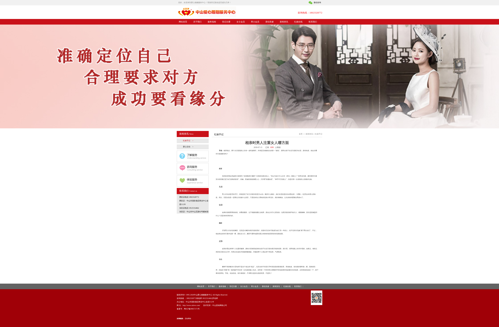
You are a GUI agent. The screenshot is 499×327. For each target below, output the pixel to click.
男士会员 (255, 22)
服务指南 (212, 22)
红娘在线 (298, 22)
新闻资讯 (284, 22)
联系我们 (313, 22)
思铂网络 (188, 318)
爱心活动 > (188, 147)
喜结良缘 (269, 22)
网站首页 (183, 22)
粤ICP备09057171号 (192, 309)
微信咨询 (317, 3)
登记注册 (226, 22)
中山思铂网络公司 (219, 305)
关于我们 (197, 22)
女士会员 (241, 22)
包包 (220, 259)
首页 (301, 134)
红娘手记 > (188, 141)
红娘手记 (318, 134)
